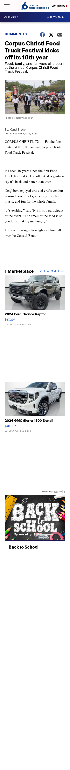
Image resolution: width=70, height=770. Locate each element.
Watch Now (59, 6)
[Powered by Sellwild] (59, 491)
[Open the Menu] (6, 6)
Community (16, 34)
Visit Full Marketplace (52, 271)
